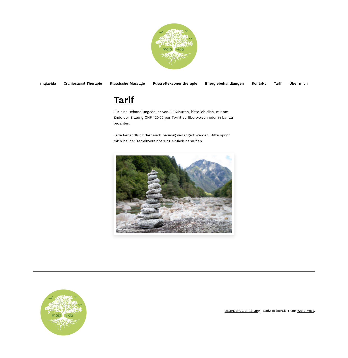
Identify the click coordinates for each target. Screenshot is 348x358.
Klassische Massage (127, 83)
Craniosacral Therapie (83, 83)
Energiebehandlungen (224, 83)
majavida (48, 83)
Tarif (278, 83)
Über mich (298, 83)
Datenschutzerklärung (242, 311)
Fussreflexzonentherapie (175, 83)
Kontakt (259, 83)
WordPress (305, 311)
